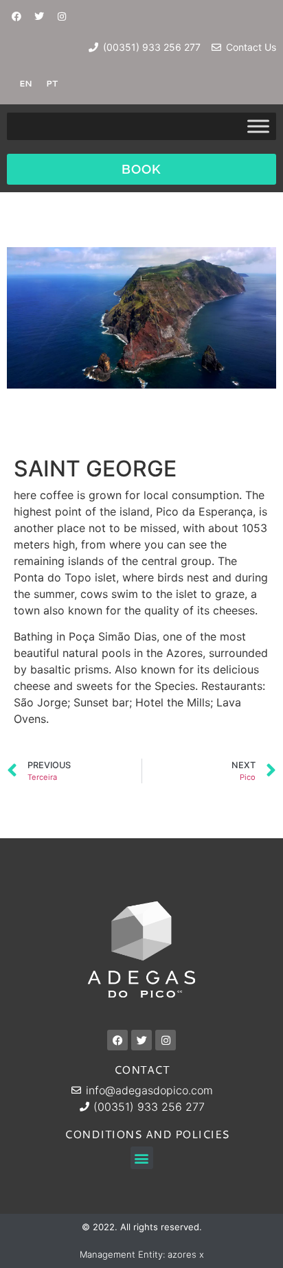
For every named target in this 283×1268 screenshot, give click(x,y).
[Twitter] (39, 16)
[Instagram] (61, 16)
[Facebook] (16, 16)
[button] (142, 1157)
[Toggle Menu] (258, 125)
